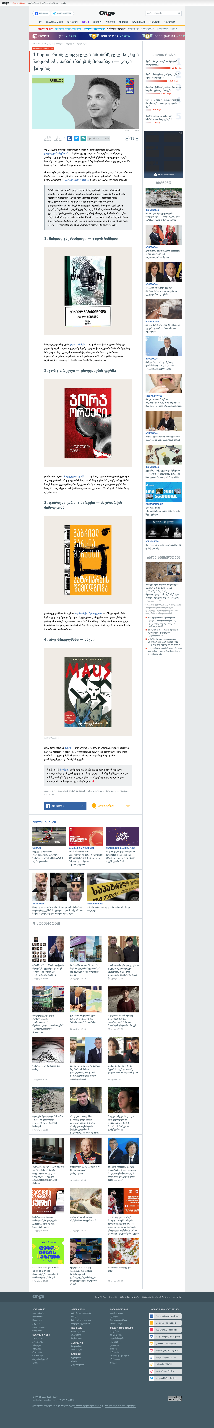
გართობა (114, 1345)
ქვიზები (123, 22)
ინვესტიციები (64, 13)
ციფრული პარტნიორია (57, 153)
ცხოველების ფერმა (74, 476)
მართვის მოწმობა (50, 3)
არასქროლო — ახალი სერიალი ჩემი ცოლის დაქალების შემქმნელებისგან (163, 633)
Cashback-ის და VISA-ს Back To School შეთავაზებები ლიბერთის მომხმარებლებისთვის (48, 1260)
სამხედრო (37, 1330)
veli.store (49, 794)
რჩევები (113, 1363)
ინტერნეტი (76, 1335)
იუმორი (113, 1349)
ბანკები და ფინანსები (81, 1313)
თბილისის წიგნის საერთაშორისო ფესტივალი (81, 791)
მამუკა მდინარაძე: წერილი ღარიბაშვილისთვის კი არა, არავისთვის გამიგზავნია (164, 353)
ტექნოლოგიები (78, 1331)
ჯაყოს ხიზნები (77, 344)
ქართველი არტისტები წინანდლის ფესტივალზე (164, 534)
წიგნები (59, 44)
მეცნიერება (76, 1338)
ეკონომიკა (162, 28)
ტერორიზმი (37, 1316)
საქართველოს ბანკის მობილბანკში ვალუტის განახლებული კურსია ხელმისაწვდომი (48, 1210)
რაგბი (74, 1361)
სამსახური (114, 1352)
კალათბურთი (77, 1364)
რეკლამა (169, 22)
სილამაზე (114, 1331)
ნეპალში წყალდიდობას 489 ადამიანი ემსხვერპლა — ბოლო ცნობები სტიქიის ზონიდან (48, 1109)
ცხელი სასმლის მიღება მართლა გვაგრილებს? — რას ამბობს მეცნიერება (164, 316)
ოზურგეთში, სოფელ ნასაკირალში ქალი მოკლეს (114, 892)
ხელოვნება (82, 44)
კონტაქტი (177, 1297)
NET (85, 22)
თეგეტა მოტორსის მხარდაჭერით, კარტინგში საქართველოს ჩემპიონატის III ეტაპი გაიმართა (50, 845)
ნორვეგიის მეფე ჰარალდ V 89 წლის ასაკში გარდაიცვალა (86, 1159)
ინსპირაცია (115, 1359)
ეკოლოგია (37, 1338)
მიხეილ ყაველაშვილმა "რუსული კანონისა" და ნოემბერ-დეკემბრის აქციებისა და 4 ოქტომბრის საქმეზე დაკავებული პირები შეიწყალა (59, 894)
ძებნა (63, 3)
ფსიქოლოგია (116, 1313)
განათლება (37, 1342)
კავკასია (36, 1323)
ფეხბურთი (76, 1357)
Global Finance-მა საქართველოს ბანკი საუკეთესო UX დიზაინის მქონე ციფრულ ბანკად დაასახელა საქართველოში (87, 846)
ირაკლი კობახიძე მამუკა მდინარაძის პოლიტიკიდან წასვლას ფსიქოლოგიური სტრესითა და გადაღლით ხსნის (123, 1159)
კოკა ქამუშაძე (121, 791)
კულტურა (70, 44)
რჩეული (154, 22)
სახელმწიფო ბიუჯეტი (81, 1320)
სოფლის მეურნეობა (80, 1323)
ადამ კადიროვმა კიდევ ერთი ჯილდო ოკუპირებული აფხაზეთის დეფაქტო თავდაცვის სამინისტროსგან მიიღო (123, 958)
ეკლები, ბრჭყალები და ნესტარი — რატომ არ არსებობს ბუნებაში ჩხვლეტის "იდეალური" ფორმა (164, 462)
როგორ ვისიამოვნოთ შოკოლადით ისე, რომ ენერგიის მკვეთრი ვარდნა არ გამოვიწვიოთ (164, 391)
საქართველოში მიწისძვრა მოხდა (48, 1059)
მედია (35, 1363)
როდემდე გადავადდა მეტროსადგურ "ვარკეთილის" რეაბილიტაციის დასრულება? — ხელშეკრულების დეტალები (48, 1008)
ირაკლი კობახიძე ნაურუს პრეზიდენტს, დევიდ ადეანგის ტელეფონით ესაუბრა (164, 279)
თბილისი (36, 1349)
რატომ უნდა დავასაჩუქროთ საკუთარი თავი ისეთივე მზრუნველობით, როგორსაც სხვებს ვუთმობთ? (124, 845)
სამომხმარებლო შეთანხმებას (87, 1405)
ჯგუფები (43, 13)
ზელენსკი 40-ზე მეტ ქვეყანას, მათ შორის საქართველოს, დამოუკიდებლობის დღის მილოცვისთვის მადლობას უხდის (86, 1260)
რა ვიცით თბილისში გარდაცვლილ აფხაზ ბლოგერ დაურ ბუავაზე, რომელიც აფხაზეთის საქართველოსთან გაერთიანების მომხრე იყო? (86, 1109)
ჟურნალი (72, 22)
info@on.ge (49, 1400)
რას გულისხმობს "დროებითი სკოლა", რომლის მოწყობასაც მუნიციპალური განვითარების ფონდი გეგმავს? (162, 622)
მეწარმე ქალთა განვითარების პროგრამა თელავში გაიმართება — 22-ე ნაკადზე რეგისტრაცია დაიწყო (164, 642)
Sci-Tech (76, 1328)
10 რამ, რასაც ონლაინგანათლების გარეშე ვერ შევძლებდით (164, 499)
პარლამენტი (38, 1313)
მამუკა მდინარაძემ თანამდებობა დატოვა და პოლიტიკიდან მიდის (164, 426)
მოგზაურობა (116, 1335)
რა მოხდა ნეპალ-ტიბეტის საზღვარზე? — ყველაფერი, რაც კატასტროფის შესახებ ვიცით (164, 205)
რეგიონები (37, 1352)
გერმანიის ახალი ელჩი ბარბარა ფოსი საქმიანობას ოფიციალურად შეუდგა (164, 242)
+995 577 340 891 (66, 1400)
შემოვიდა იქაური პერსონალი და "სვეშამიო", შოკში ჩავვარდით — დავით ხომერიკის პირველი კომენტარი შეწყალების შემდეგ (48, 1159)
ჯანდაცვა (36, 1345)
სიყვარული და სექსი (119, 1356)
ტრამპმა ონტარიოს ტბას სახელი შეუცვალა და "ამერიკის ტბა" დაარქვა (86, 1008)
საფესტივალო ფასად (77, 179)
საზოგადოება (147, 28)
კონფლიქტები (38, 1327)
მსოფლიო (37, 1320)
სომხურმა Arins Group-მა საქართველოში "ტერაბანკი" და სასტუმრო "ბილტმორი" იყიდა (86, 958)
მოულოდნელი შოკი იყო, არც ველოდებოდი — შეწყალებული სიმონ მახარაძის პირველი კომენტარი (123, 1109)
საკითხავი (138, 22)
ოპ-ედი (110, 22)
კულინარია (115, 1342)
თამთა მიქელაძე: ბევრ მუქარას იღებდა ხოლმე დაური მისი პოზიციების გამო (123, 1059)
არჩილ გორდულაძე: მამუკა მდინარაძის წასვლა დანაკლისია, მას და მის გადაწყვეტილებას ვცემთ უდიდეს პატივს (86, 1059)
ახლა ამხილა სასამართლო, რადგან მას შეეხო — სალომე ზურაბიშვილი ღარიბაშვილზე (165, 651)
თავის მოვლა (116, 1323)
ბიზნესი (74, 1316)
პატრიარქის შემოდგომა (88, 613)
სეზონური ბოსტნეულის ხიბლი (123, 1260)
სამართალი (37, 1356)
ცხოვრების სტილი (121, 1328)
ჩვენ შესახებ (100, 1297)
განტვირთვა (33, 3)
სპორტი (76, 1354)
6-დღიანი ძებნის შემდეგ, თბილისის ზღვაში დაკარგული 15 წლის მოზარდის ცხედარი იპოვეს (123, 1008)
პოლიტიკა (133, 28)
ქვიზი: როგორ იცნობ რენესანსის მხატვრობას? (86, 1210)
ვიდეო (97, 22)
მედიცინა (114, 1316)
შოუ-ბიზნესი (76, 1350)
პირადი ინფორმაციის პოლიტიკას (120, 1405)
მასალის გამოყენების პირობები (156, 1297)
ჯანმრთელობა (119, 1309)
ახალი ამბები (19, 3)
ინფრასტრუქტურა (40, 1359)
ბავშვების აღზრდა (118, 1320)
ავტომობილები (117, 1338)
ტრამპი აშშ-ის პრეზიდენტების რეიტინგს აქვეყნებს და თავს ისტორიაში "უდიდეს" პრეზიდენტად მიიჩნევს (48, 958)
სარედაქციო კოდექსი (129, 1297)
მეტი (172, 28)
